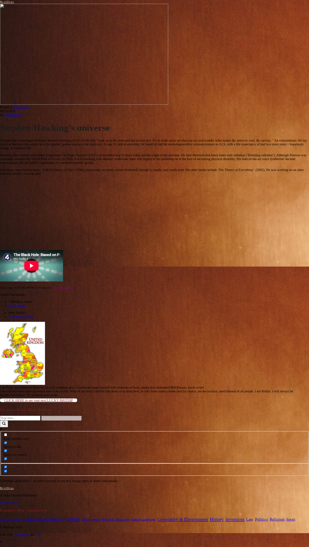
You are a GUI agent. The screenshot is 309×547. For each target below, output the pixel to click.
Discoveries (21, 107)
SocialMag (22, 534)
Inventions (234, 519)
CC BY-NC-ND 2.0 (63, 287)
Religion (277, 519)
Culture (72, 519)
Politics (261, 519)
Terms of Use (9, 502)
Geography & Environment (182, 519)
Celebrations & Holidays (43, 519)
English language (116, 519)
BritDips (7, 2)
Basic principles (10, 519)
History (217, 519)
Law (249, 519)
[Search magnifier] (4, 424)
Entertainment (143, 519)
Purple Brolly (13, 115)
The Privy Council (20, 316)
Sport (290, 519)
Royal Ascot (16, 305)
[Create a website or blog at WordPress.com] (38, 534)
